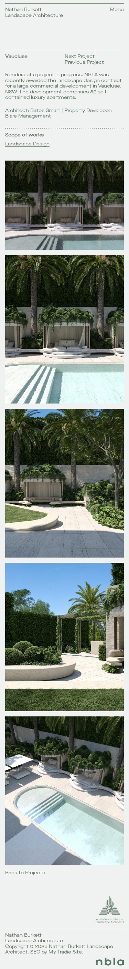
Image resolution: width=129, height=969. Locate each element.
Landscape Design (27, 144)
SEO (35, 952)
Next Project (80, 56)
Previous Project (84, 62)
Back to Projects (25, 872)
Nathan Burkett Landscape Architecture (34, 12)
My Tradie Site (65, 952)
